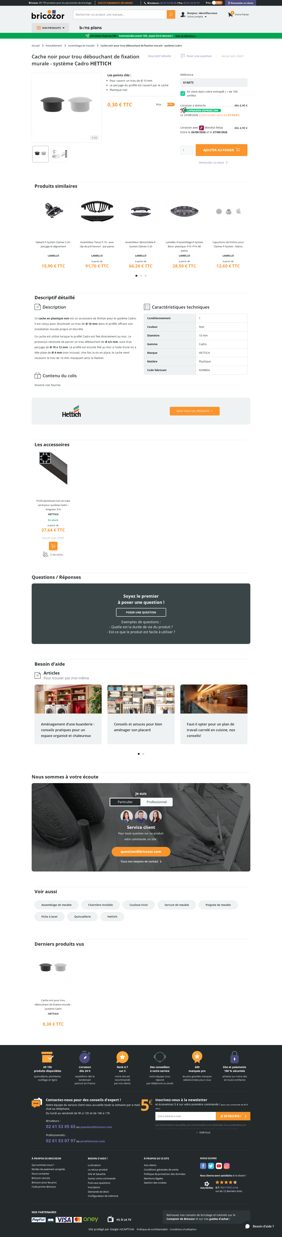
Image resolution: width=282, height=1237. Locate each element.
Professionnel (157, 802)
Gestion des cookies (155, 1182)
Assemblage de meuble (56, 905)
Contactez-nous (59, 1099)
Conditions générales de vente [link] (161, 1169)
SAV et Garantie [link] (97, 1174)
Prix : (209, 3)
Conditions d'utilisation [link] (183, 1229)
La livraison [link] (94, 1165)
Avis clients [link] (150, 1165)
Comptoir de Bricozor (181, 1219)
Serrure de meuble (177, 905)
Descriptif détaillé (159, 56)
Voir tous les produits (192, 411)
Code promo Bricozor (44, 1186)
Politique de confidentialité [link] (152, 1229)
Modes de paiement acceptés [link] (48, 1169)
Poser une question (199, 56)
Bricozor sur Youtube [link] (219, 1166)
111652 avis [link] (230, 1187)
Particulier (125, 802)
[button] (136, 276)
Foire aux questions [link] (99, 1183)
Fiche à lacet (49, 916)
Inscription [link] (94, 1187)
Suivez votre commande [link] (101, 1178)
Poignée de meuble (218, 905)
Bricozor (49, 14)
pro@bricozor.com (92, 1141)
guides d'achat (218, 1219)
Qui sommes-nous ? (43, 1165)
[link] (240, 3)
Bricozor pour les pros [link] (44, 1182)
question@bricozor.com (141, 851)
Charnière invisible (100, 905)
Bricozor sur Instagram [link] (227, 1166)
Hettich (112, 916)
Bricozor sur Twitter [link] (211, 1166)
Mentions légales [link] (153, 1178)
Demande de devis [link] (98, 1191)
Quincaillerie (82, 916)
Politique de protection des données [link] (164, 1174)
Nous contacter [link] (40, 1173)
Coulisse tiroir (138, 905)
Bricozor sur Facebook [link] (203, 1166)
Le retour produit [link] (98, 1169)
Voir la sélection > (186, 35)
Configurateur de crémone (103, 1196)
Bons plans (91, 28)
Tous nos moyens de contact (139, 861)
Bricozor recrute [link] (41, 1178)
